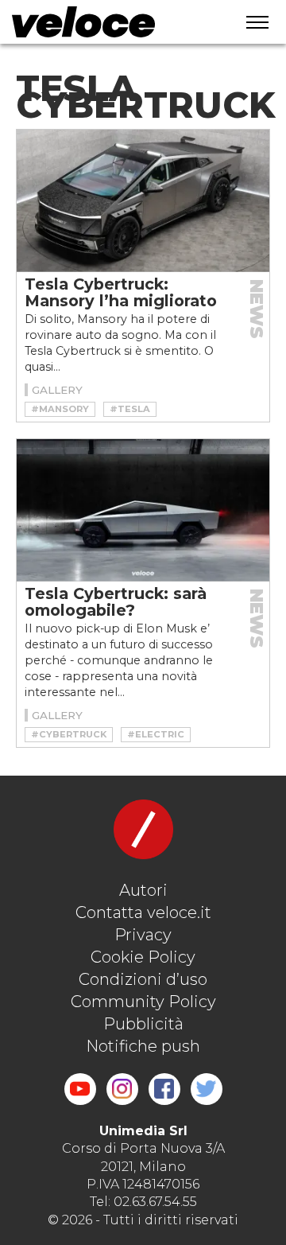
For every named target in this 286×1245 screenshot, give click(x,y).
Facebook (164, 1089)
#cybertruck (68, 734)
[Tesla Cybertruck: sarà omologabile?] (143, 510)
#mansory (60, 408)
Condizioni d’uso (143, 979)
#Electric (155, 734)
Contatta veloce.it (143, 912)
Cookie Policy (143, 957)
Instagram (122, 1089)
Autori (143, 890)
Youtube (80, 1089)
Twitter (206, 1089)
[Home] (112, 22)
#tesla (130, 408)
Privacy (143, 934)
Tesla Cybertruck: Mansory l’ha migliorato (121, 292)
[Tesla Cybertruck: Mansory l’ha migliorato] (143, 201)
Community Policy (143, 1001)
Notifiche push (143, 1046)
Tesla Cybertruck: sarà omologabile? (116, 602)
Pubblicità (143, 1023)
